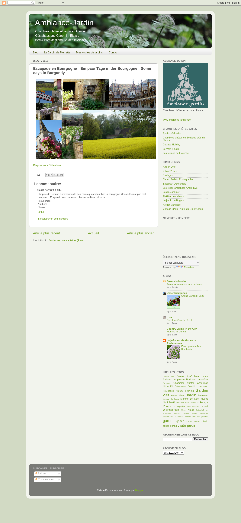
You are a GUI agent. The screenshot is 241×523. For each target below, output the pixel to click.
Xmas (191, 410)
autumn (177, 413)
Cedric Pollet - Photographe (178, 179)
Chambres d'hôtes (184, 383)
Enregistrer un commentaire (53, 218)
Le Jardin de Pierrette (57, 52)
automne (167, 413)
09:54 (41, 212)
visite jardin (187, 425)
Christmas (202, 383)
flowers (188, 417)
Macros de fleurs (171, 399)
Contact (113, 52)
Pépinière (181, 406)
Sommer (195, 406)
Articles (41, 473)
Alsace (205, 376)
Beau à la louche (176, 281)
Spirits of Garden (172, 133)
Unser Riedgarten (177, 293)
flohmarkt (179, 416)
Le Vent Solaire (171, 149)
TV (201, 406)
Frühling (189, 391)
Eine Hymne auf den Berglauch (191, 348)
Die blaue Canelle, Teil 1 (179, 320)
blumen (186, 413)
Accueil (93, 233)
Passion (180, 402)
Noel (165, 402)
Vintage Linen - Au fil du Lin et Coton (183, 209)
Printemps (169, 406)
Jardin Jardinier (171, 192)
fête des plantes (200, 416)
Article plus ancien (140, 233)
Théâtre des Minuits (174, 196)
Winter (183, 410)
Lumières (203, 395)
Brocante (167, 383)
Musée (204, 399)
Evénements (180, 386)
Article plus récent (46, 233)
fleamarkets (168, 416)
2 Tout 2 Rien (170, 171)
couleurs (204, 413)
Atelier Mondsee (172, 205)
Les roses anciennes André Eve (180, 188)
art (207, 410)
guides (189, 421)
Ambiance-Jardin (64, 22)
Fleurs (179, 390)
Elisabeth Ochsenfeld (174, 183)
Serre (188, 406)
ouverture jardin (200, 421)
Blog (35, 52)
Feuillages (168, 391)
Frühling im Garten (176, 331)
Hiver (182, 395)
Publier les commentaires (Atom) (66, 240)
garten (180, 421)
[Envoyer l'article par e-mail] (38, 175)
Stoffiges (168, 175)
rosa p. (171, 317)
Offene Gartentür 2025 (192, 296)
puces (166, 426)
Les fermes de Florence (176, 153)
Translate (189, 267)
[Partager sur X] (54, 175)
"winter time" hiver (188, 376)
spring (173, 426)
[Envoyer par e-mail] (47, 175)
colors (194, 413)
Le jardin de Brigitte (173, 200)
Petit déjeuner (191, 403)
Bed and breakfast (197, 379)
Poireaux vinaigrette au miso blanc (184, 284)
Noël (172, 402)
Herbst (174, 396)
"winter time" (169, 377)
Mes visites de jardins (89, 52)
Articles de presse (174, 379)
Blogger (139, 490)
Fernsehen (203, 386)
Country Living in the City (182, 329)
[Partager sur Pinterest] (61, 175)
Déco (166, 386)
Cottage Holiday (171, 144)
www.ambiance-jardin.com (177, 120)
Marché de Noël (189, 399)
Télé (206, 406)
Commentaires (45, 479)
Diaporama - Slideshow (47, 165)
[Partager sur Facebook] (58, 175)
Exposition (192, 386)
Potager (204, 402)
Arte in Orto (169, 167)
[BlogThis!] (51, 175)
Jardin (191, 395)
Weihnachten (171, 409)
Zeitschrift (200, 410)
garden (169, 421)
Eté (171, 386)
